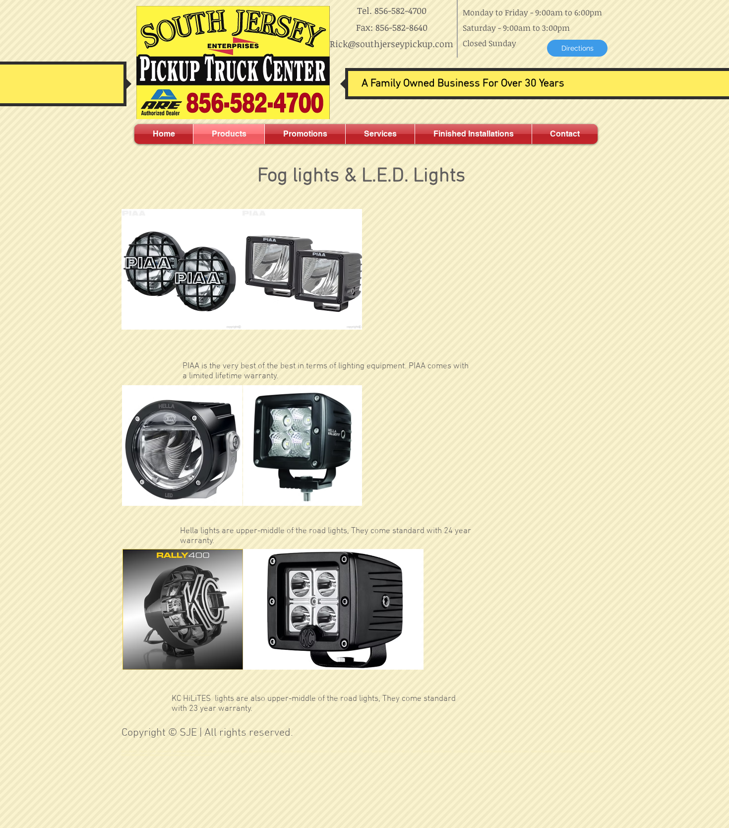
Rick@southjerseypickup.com (391, 44)
